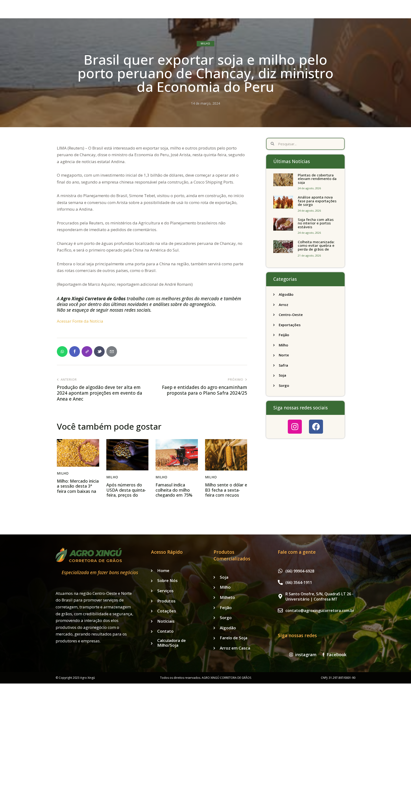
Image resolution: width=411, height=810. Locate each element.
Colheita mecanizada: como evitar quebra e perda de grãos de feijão (316, 247)
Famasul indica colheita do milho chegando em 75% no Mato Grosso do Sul (175, 495)
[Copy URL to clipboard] (87, 351)
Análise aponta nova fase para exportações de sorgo (317, 200)
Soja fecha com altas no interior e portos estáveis (316, 223)
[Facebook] (316, 427)
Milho (205, 43)
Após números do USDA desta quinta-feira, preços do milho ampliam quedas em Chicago (126, 495)
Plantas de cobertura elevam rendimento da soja (317, 178)
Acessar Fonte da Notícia (80, 321)
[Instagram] (295, 427)
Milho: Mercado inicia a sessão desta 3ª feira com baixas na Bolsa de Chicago (78, 489)
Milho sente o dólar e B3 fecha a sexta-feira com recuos (226, 490)
